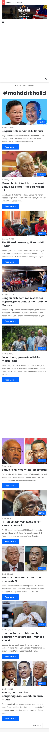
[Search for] (46, 79)
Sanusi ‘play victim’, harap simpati (24, 469)
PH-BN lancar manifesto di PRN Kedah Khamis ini (21, 523)
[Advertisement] (24, 50)
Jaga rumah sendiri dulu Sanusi (22, 131)
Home (18, 86)
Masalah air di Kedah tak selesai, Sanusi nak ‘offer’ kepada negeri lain (23, 186)
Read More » (10, 147)
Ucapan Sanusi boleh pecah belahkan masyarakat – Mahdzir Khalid (23, 637)
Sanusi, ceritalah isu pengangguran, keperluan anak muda (22, 696)
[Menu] (3, 21)
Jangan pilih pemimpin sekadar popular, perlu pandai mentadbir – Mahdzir (24, 301)
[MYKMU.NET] (24, 12)
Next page (37, 725)
